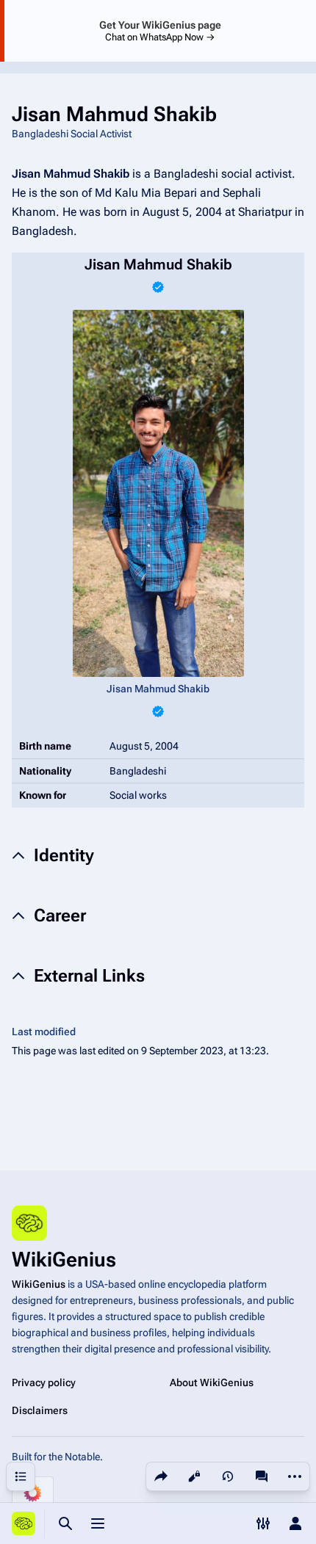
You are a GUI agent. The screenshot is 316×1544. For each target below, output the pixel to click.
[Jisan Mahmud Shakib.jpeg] (158, 493)
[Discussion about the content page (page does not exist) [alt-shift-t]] (261, 1476)
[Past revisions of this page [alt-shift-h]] (227, 1476)
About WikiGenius (212, 1382)
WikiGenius (38, 1284)
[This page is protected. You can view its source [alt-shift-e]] (194, 1476)
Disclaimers (40, 1410)
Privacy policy (44, 1382)
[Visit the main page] (23, 1523)
